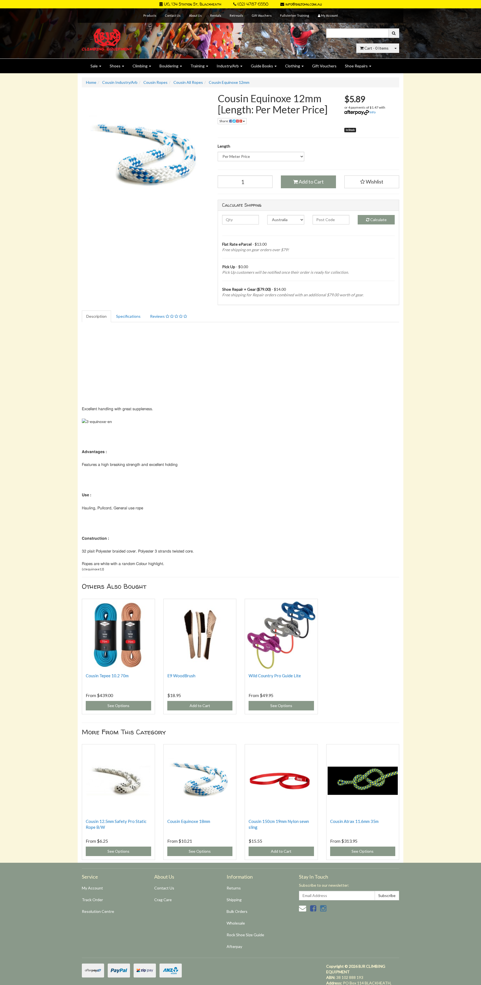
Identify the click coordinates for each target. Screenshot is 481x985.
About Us (195, 15)
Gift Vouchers (262, 15)
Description (96, 316)
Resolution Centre (98, 911)
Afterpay (234, 946)
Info (373, 112)
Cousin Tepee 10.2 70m (107, 675)
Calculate (378, 219)
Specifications (128, 316)
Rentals (215, 15)
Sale (94, 65)
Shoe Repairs (357, 65)
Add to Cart (311, 182)
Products (149, 15)
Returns (234, 888)
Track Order (92, 899)
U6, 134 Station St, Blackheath (192, 4)
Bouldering (169, 65)
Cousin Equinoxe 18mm (188, 821)
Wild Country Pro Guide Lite (275, 675)
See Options (118, 705)
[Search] (393, 33)
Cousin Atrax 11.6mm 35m (354, 821)
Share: (224, 121)
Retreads (236, 15)
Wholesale (236, 923)
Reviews (158, 316)
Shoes (115, 65)
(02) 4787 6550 (252, 4)
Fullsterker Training (294, 15)
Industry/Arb (228, 65)
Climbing (140, 65)
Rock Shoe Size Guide (245, 934)
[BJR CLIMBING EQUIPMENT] (107, 36)
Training (197, 65)
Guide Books (262, 65)
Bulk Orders (237, 911)
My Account (92, 888)
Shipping (234, 899)
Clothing (293, 65)
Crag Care (163, 899)
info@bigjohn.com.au (303, 4)
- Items (376, 48)
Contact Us (173, 15)
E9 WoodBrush (181, 675)
